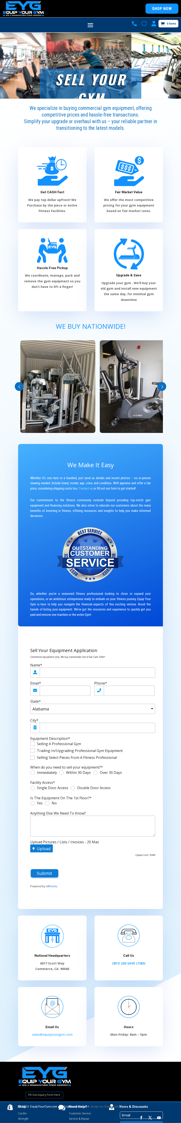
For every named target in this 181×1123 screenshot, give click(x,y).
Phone (100, 683)
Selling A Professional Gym (59, 744)
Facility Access (42, 782)
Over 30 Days (111, 773)
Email (35, 683)
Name (36, 665)
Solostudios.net (115, 1106)
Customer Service (80, 1113)
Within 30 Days (78, 773)
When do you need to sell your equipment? (66, 767)
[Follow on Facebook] (141, 1117)
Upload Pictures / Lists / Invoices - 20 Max (64, 842)
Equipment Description (50, 738)
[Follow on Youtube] (158, 1117)
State (35, 701)
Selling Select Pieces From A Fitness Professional (77, 757)
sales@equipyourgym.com (52, 1034)
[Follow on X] (150, 1117)
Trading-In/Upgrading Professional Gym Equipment (80, 750)
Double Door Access (94, 788)
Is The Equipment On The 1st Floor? (61, 798)
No (54, 803)
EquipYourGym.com (43, 1106)
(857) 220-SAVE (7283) (128, 963)
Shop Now (162, 8)
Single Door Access (52, 788)
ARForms (51, 886)
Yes (40, 803)
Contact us (86, 488)
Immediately (47, 773)
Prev (19, 386)
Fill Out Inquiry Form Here (44, 1095)
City (34, 720)
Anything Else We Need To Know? (58, 813)
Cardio (22, 1113)
